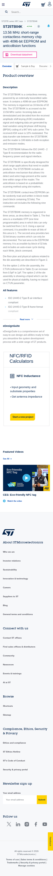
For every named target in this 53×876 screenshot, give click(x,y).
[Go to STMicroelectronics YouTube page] (45, 825)
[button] (3, 4)
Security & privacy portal (15, 769)
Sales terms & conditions (33, 859)
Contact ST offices (12, 638)
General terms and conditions (18, 614)
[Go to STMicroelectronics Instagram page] (27, 825)
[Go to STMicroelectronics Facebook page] (36, 825)
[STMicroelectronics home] (26, 4)
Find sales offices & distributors (19, 647)
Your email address (12, 793)
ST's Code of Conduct (14, 760)
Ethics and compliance (14, 743)
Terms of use (13, 859)
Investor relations (12, 561)
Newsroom (8, 664)
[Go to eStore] (43, 4)
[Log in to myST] (50, 4)
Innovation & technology (15, 578)
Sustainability (10, 570)
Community (8, 655)
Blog (5, 605)
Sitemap (7, 715)
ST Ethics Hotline (11, 752)
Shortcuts (8, 706)
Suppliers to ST (10, 596)
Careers (7, 587)
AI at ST (7, 682)
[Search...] (6, 12)
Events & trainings (12, 673)
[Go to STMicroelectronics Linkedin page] (18, 825)
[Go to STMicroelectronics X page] (9, 825)
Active (29, 26)
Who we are (9, 552)
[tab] (7, 66)
